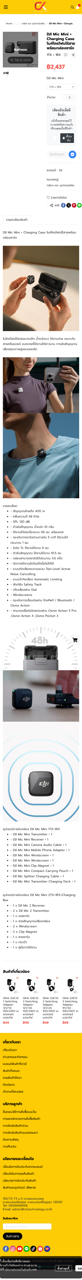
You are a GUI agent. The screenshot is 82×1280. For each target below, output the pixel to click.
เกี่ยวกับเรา (10, 1050)
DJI (60, 170)
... (17, 23)
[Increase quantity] (74, 97)
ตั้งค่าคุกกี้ (63, 1268)
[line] (26, 1249)
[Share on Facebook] (63, 205)
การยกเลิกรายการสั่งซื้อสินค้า (21, 1118)
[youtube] (20, 1249)
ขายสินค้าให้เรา (12, 1077)
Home (9, 23)
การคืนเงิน (9, 1146)
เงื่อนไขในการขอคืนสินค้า (18, 1173)
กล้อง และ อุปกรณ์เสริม (33, 23)
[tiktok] (33, 1249)
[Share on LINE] (79, 205)
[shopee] (40, 1249)
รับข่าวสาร (12, 1236)
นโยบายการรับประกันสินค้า (19, 1180)
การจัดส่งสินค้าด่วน (15, 1125)
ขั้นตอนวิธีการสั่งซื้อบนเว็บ (19, 1112)
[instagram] (13, 1249)
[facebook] (6, 1249)
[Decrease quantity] (64, 97)
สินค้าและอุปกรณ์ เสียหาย (19, 1187)
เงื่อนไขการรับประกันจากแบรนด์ (23, 1166)
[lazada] (47, 1249)
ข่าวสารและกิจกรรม (15, 1057)
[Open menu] (6, 7)
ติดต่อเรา (9, 1084)
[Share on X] (68, 205)
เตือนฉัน (69, 138)
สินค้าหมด (57, 154)
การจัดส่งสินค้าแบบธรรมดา (20, 1132)
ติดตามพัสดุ (11, 1139)
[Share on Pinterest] (74, 205)
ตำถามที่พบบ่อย (13, 1091)
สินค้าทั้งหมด (11, 1071)
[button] (72, 7)
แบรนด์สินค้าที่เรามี (15, 1064)
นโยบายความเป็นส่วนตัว (18, 1269)
